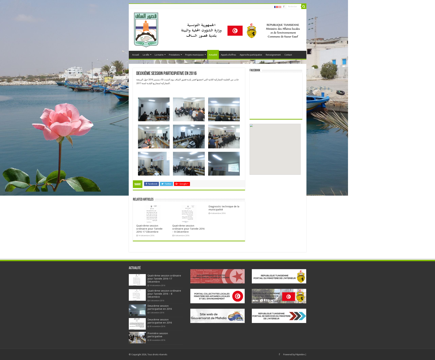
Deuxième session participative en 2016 (159, 307)
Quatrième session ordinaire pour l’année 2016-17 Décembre (149, 228)
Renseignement (273, 54)
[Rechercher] (303, 6)
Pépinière (300, 354)
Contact (288, 54)
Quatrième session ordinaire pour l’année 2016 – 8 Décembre (188, 228)
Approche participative (251, 54)
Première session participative (157, 335)
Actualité (213, 54)
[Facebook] (284, 7)
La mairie (159, 54)
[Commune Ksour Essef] (146, 29)
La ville (146, 54)
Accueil (135, 54)
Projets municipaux (194, 54)
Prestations (174, 54)
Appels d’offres (228, 54)
